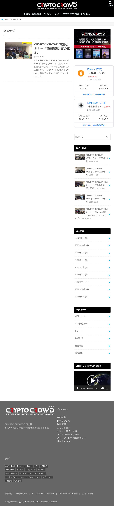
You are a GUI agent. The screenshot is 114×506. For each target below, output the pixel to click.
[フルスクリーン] (107, 388)
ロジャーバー (48, 477)
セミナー (58, 14)
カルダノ (20, 470)
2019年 (14, 19)
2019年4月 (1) (81, 260)
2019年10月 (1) (82, 245)
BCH (13, 466)
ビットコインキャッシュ (14, 477)
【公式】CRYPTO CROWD (29, 502)
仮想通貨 (8, 481)
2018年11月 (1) (81, 282)
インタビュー (48, 14)
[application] (92, 381)
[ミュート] (102, 388)
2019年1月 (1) (81, 275)
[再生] (77, 388)
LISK (36, 466)
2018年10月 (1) (82, 289)
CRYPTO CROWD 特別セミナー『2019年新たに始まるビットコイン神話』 (91, 214)
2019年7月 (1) (81, 253)
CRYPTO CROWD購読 (71, 14)
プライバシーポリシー (68, 434)
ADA (7, 466)
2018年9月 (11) (81, 297)
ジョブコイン (31, 470)
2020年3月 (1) (81, 238)
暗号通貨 (27, 14)
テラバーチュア (11, 473)
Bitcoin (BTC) (94, 69)
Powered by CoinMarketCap (94, 94)
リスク (37, 477)
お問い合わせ (85, 14)
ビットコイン (40, 473)
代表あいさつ (63, 420)
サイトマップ (63, 441)
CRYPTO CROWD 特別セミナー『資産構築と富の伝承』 (97, 185)
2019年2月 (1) (81, 267)
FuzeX (29, 466)
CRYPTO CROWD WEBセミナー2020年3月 (96, 199)
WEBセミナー (81, 316)
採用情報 (61, 424)
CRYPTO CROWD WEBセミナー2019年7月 (96, 171)
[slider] (90, 388)
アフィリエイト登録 (67, 431)
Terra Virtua (9, 470)
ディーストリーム (26, 473)
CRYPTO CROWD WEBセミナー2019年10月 (97, 158)
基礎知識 (79, 338)
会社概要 (61, 417)
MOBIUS (44, 466)
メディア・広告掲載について (71, 438)
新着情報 (79, 346)
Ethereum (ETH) (96, 102)
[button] (92, 380)
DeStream (21, 466)
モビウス (29, 477)
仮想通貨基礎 (36, 14)
